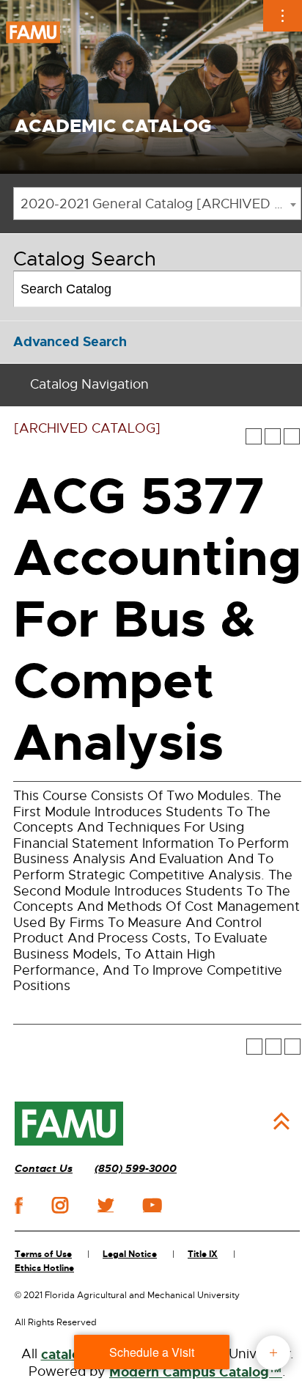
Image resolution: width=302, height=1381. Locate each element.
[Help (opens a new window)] (292, 436)
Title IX (203, 1254)
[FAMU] (69, 1124)
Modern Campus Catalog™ (195, 1372)
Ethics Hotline (44, 1268)
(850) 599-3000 (136, 1168)
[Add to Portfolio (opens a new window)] (254, 436)
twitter (105, 1205)
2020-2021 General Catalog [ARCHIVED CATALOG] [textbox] (161, 204)
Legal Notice (130, 1254)
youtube (152, 1205)
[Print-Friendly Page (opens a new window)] (273, 436)
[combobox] (157, 203)
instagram (60, 1205)
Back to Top (281, 1121)
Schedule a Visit (151, 1352)
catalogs (68, 1354)
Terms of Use (43, 1254)
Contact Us (44, 1168)
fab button (273, 1353)
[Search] (284, 289)
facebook (19, 1205)
